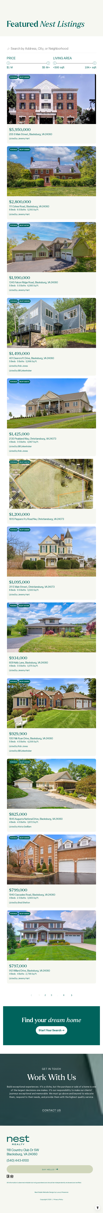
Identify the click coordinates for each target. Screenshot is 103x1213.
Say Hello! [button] (48, 1169)
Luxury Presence (62, 1192)
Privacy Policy (58, 1199)
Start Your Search (50, 1030)
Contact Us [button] (51, 1110)
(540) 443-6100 (18, 1160)
